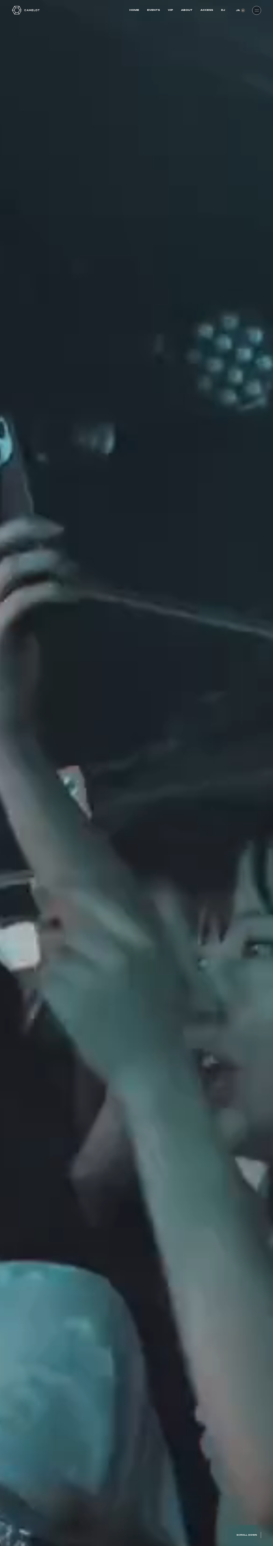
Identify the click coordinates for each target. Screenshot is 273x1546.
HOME (134, 10)
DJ (223, 10)
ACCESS (206, 10)
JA (238, 10)
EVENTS (153, 10)
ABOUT (186, 10)
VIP (170, 10)
